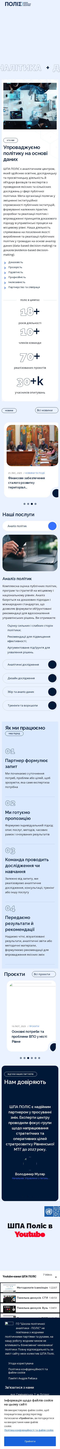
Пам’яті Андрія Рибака (22, 1378)
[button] (25, 504)
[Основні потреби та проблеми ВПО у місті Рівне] (52, 1047)
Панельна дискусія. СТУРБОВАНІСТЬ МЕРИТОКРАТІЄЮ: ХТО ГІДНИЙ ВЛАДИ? (32, 1297)
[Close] (53, 1398)
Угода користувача (20, 1363)
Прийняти (30, 1441)
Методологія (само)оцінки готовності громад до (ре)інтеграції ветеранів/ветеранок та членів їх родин (32, 1287)
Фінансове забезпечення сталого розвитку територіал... (24, 482)
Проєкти (32, 1026)
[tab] (30, 1288)
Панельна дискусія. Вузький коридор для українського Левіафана (32, 1307)
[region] (30, 1422)
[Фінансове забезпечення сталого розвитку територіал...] (54, 493)
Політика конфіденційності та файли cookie (29, 1430)
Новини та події (32, 472)
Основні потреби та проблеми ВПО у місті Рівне (26, 1037)
